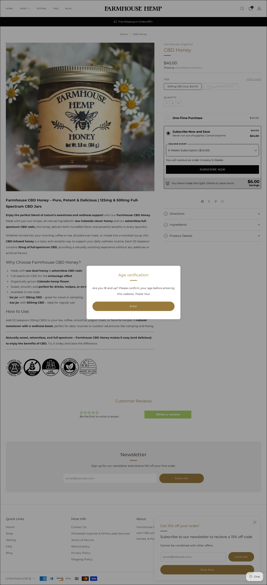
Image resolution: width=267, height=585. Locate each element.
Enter (133, 306)
